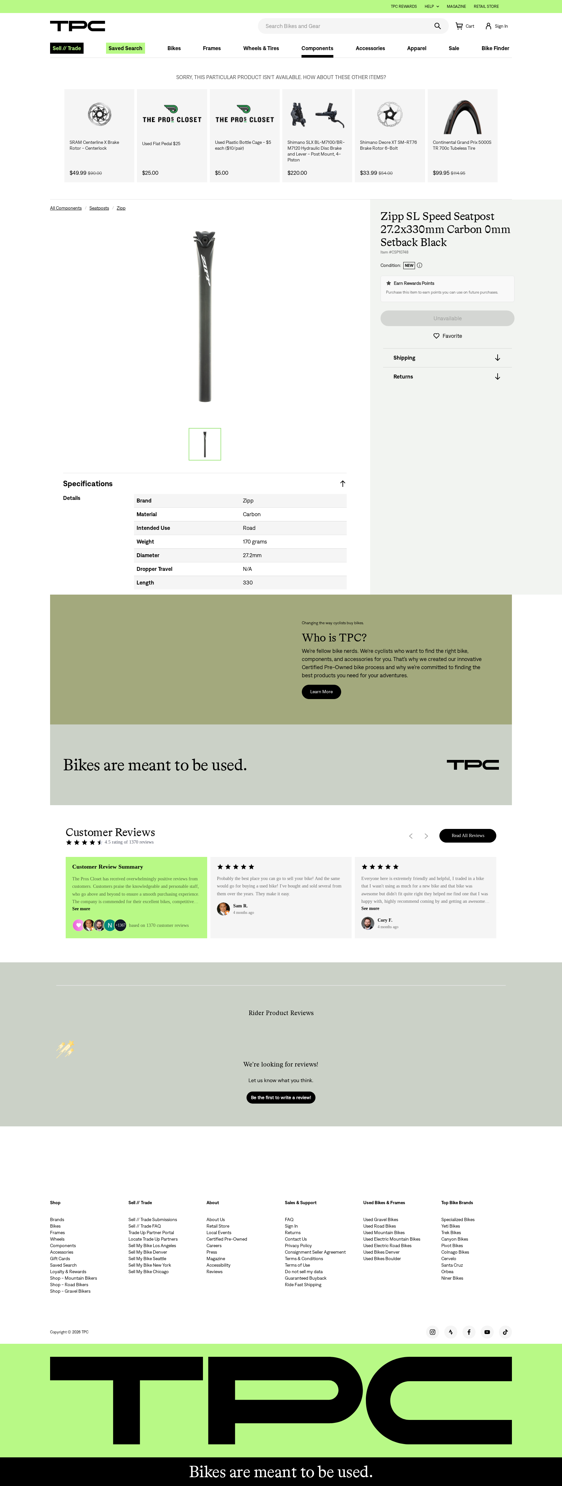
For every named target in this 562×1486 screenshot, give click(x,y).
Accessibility (219, 1265)
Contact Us (296, 1239)
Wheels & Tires (261, 48)
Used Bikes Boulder (382, 1258)
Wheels (57, 1239)
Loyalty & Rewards (68, 1271)
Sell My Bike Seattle (147, 1258)
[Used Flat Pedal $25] (172, 114)
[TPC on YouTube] (487, 1332)
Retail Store (486, 6)
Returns (293, 1232)
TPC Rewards (404, 6)
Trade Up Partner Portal (151, 1232)
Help (429, 6)
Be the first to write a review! (281, 1097)
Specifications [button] (88, 483)
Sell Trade (67, 48)
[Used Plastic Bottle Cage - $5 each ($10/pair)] (244, 114)
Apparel (416, 48)
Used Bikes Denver (381, 1252)
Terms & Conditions (304, 1258)
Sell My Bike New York (149, 1265)
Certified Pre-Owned (227, 1239)
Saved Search (125, 48)
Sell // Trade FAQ (144, 1226)
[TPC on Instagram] (432, 1332)
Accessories (370, 48)
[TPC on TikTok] (505, 1332)
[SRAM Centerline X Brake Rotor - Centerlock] (99, 114)
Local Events (219, 1232)
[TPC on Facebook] (468, 1332)
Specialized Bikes (458, 1219)
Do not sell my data (304, 1271)
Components (317, 48)
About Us (216, 1219)
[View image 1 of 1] (205, 444)
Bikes (174, 48)
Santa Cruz (452, 1265)
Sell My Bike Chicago (148, 1271)
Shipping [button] (404, 358)
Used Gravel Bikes (380, 1219)
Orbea (447, 1271)
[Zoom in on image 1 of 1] (205, 315)
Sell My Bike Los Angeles (152, 1245)
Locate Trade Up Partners (153, 1239)
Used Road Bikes (379, 1226)
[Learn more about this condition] (419, 265)
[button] (496, 26)
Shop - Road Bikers (69, 1284)
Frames (212, 48)
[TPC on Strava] (450, 1332)
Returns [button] (403, 376)
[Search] (438, 26)
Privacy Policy (298, 1245)
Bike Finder (495, 48)
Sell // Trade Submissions (152, 1219)
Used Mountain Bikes (384, 1232)
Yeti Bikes (450, 1226)
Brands (57, 1219)
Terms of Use (297, 1265)
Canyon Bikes (454, 1239)
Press (212, 1252)
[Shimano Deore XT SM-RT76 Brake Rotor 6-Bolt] (390, 114)
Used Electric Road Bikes (387, 1245)
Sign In (291, 1226)
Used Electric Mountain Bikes (391, 1239)
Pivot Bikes (452, 1245)
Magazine (456, 6)
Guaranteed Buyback (306, 1278)
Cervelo (448, 1258)
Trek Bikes (451, 1232)
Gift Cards (60, 1258)
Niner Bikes (452, 1278)
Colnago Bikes (455, 1252)
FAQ (289, 1219)
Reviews (214, 1271)
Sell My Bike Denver (147, 1252)
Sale (454, 48)
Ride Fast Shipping (303, 1284)
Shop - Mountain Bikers (73, 1278)
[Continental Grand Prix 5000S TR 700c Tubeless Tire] (462, 114)
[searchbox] (343, 26)
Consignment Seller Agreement (315, 1252)
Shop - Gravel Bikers (70, 1291)
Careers (214, 1245)
